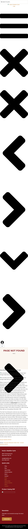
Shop (6, 466)
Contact (6, 476)
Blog (6, 468)
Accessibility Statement (9, 527)
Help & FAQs (7, 470)
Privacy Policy (23, 525)
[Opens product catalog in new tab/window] (8, 499)
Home (14, 353)
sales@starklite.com (6, 458)
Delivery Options (8, 472)
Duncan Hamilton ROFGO (5, 439)
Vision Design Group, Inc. (18, 527)
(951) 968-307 (5, 460)
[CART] (2, 346)
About (6, 474)
